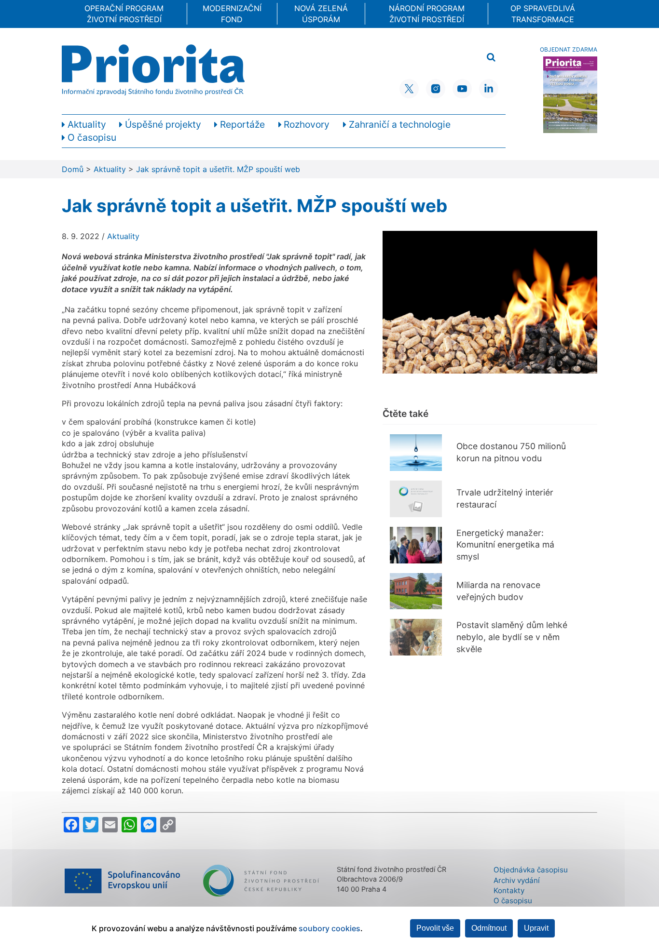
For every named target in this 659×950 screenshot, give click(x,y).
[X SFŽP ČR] (409, 88)
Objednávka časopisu (531, 869)
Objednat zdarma (568, 49)
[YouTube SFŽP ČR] (462, 88)
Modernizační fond (232, 13)
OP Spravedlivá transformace (542, 13)
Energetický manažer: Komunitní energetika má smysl (505, 545)
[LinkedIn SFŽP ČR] (488, 88)
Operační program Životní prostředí (124, 13)
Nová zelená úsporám (321, 13)
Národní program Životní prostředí (427, 13)
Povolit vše (435, 928)
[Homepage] (153, 69)
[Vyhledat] (491, 57)
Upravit (536, 928)
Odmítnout (489, 928)
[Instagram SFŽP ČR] (435, 88)
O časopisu (513, 900)
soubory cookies (329, 928)
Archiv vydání (517, 880)
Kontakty (509, 890)
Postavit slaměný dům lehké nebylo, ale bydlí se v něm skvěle (511, 637)
